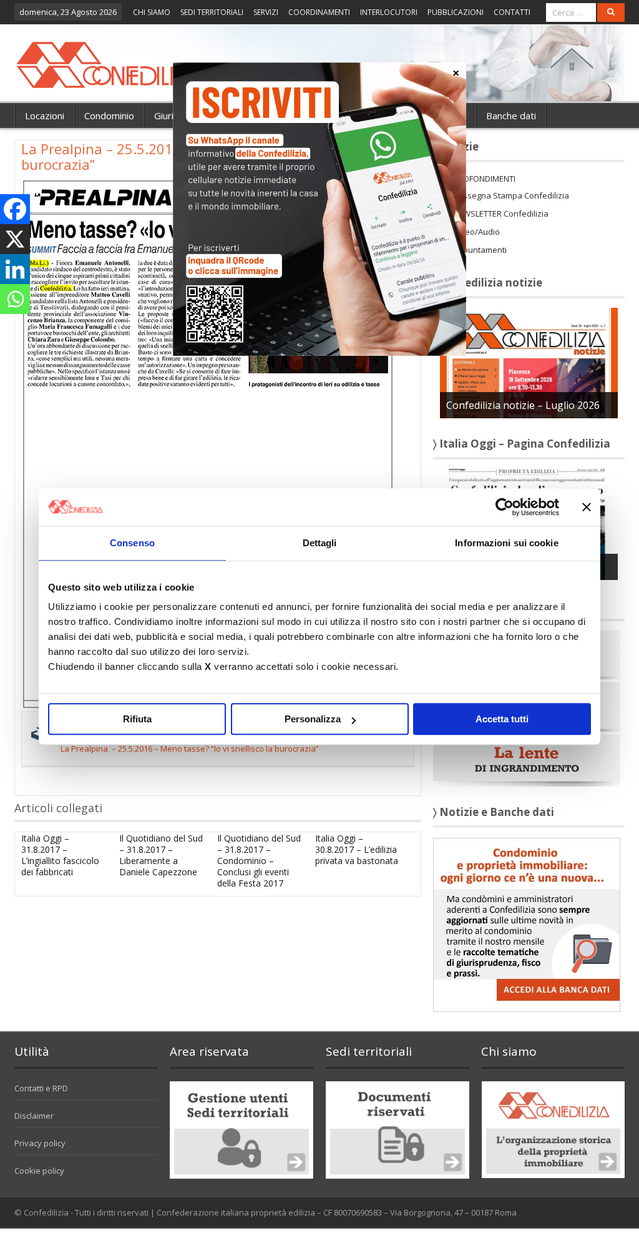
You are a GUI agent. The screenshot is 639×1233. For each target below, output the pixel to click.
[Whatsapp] (15, 299)
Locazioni (44, 115)
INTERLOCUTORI (388, 12)
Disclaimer (34, 1115)
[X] (15, 239)
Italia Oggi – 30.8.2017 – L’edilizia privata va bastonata (356, 849)
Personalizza (313, 719)
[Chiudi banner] (586, 507)
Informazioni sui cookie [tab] (506, 543)
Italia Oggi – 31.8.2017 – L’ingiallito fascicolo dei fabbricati (60, 855)
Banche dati (511, 115)
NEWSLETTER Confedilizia (501, 213)
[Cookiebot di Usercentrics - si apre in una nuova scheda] (504, 507)
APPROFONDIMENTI (479, 178)
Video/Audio (476, 231)
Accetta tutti (502, 719)
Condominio (109, 115)
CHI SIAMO (151, 12)
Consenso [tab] (132, 543)
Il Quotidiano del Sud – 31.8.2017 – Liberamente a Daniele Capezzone (161, 855)
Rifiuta (137, 719)
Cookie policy (39, 1170)
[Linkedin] (15, 269)
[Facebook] (15, 209)
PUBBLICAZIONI (455, 12)
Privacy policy (40, 1143)
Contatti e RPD (41, 1088)
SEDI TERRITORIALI (211, 12)
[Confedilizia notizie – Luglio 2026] (529, 362)
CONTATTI (512, 12)
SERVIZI (265, 12)
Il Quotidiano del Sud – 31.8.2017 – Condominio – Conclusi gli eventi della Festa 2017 (259, 861)
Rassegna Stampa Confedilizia (511, 195)
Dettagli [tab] (320, 543)
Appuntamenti (480, 249)
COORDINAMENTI (319, 12)
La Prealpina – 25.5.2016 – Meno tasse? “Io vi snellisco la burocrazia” (190, 748)
